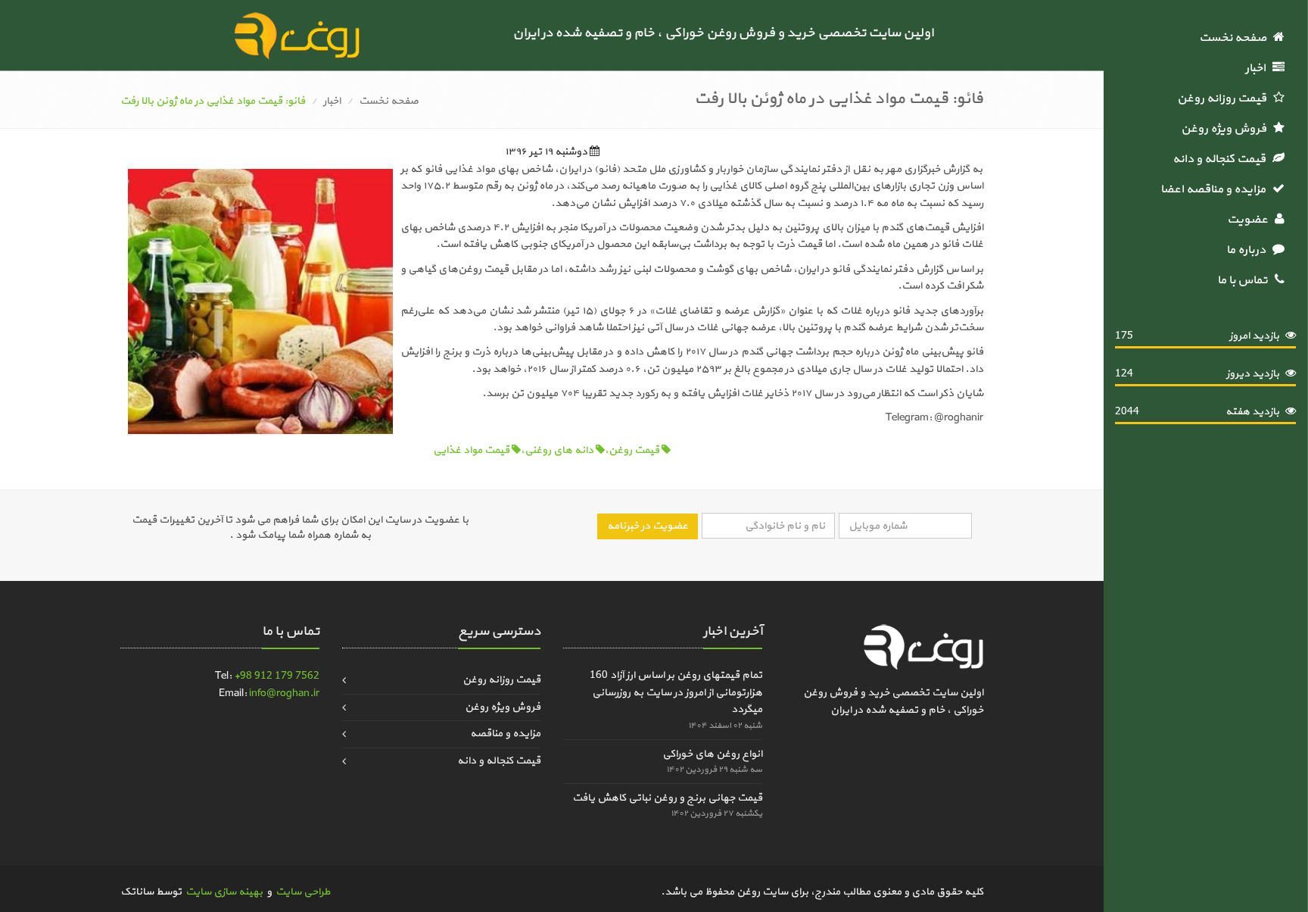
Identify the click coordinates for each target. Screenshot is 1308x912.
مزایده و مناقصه (505, 734)
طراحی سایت (303, 892)
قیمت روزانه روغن (1225, 98)
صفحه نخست (1236, 38)
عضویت (1251, 220)
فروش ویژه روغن (1227, 129)
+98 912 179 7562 (276, 676)
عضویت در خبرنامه (647, 526)
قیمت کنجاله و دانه (1222, 159)
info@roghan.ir (284, 693)
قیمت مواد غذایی (472, 450)
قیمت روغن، (633, 450)
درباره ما (1249, 250)
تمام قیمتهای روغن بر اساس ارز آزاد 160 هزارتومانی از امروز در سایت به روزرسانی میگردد (676, 692)
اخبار (1258, 68)
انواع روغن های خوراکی (712, 754)
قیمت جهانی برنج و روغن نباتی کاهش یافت (667, 798)
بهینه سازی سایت (224, 892)
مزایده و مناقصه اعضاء (1214, 189)
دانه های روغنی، (558, 450)
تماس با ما (1246, 280)
